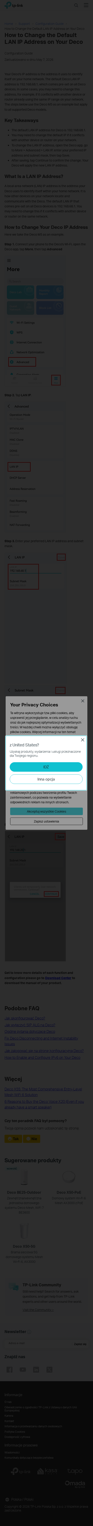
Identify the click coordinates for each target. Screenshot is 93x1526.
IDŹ (46, 766)
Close (82, 740)
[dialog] (46, 763)
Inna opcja (46, 779)
